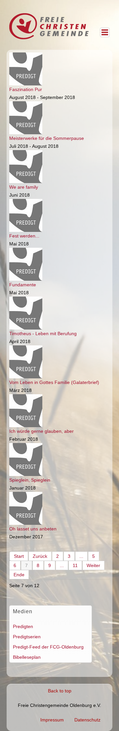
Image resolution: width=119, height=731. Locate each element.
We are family (23, 187)
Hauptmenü (105, 32)
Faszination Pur (25, 89)
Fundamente (22, 284)
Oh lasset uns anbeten (33, 528)
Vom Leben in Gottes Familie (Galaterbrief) (54, 382)
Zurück (40, 556)
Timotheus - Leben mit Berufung (43, 333)
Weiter (93, 565)
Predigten (23, 626)
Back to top (59, 690)
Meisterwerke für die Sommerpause (46, 138)
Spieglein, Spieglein (29, 480)
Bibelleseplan (27, 657)
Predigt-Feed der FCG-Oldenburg (48, 647)
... (81, 556)
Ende (19, 574)
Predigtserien (27, 636)
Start (19, 556)
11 (75, 565)
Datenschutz (87, 719)
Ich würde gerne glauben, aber (41, 431)
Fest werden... (24, 235)
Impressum (52, 719)
